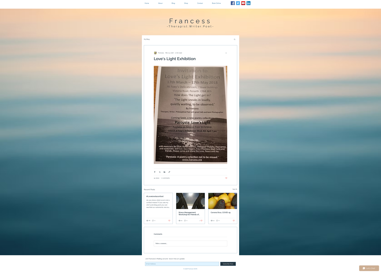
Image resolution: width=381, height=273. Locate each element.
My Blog (147, 39)
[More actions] (226, 53)
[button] (235, 39)
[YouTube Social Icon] (243, 3)
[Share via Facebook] (155, 172)
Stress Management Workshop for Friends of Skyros (189, 213)
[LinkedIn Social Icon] (248, 3)
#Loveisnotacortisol (154, 196)
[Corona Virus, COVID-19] (222, 201)
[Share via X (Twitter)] (160, 172)
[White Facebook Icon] (229, 3)
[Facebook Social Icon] (233, 3)
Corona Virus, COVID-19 (220, 212)
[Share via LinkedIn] (164, 172)
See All (235, 189)
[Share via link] (169, 172)
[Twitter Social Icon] (238, 3)
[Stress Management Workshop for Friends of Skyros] (190, 201)
